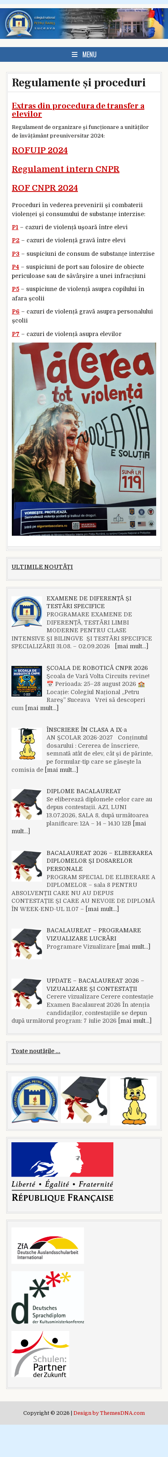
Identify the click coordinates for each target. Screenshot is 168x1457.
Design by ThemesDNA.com (109, 1413)
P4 (15, 267)
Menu (89, 54)
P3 (16, 253)
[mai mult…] (131, 646)
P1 (15, 227)
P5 (15, 289)
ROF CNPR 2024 (45, 188)
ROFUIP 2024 (40, 150)
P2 (16, 240)
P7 (16, 334)
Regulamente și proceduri (79, 82)
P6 (16, 311)
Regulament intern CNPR (65, 169)
